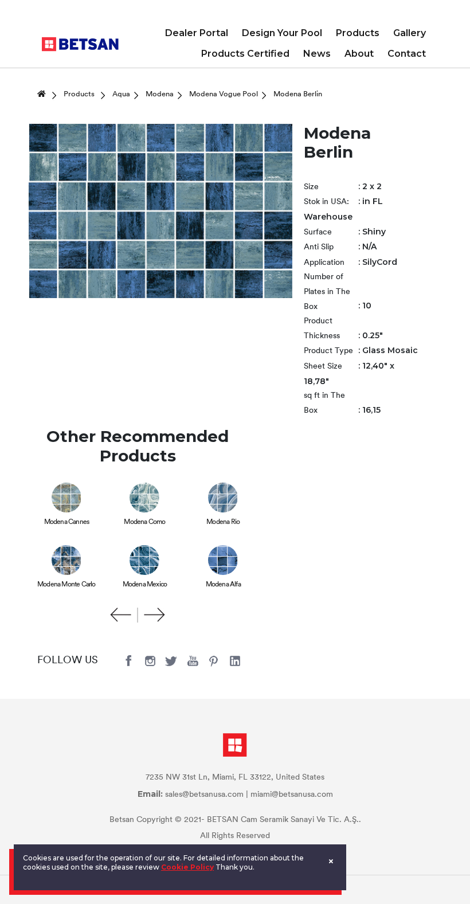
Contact (406, 53)
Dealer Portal (196, 33)
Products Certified (245, 53)
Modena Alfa (223, 584)
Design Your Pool (282, 33)
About (359, 53)
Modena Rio (223, 522)
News (317, 53)
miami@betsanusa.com (291, 794)
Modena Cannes (66, 522)
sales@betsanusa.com (204, 794)
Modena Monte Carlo (66, 584)
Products (357, 33)
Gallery (409, 33)
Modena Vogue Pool (223, 94)
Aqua (121, 94)
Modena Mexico (145, 584)
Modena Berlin (297, 94)
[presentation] (121, 615)
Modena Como (144, 522)
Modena (160, 94)
